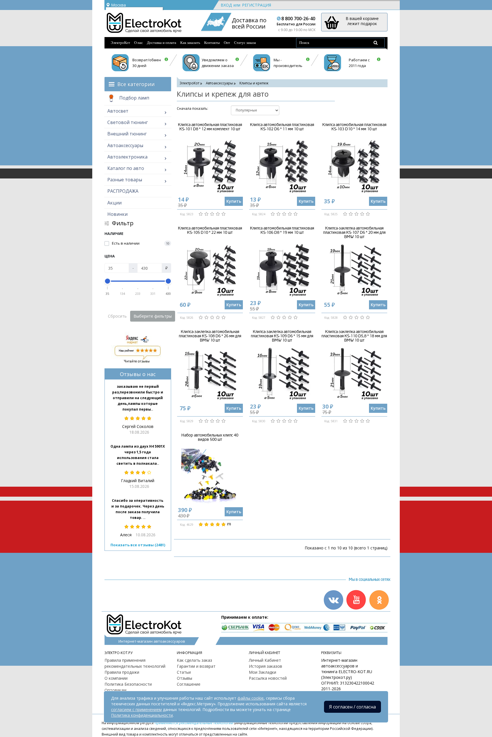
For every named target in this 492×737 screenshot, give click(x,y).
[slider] (107, 281)
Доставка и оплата (161, 42)
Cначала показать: (192, 108)
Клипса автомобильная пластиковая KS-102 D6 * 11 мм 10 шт (282, 126)
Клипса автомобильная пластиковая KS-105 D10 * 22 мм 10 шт (210, 230)
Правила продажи (121, 672)
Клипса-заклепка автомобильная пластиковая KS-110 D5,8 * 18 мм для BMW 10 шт (354, 336)
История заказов (265, 666)
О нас (138, 42)
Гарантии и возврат (196, 666)
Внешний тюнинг (127, 134)
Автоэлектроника (127, 157)
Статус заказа (245, 42)
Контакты (212, 42)
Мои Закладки (262, 672)
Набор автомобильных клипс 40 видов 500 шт (209, 437)
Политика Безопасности (128, 684)
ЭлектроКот (120, 42)
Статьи (184, 672)
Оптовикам (115, 690)
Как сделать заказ (194, 660)
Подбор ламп (133, 98)
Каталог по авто (125, 168)
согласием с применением (136, 709)
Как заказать (190, 42)
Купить (233, 201)
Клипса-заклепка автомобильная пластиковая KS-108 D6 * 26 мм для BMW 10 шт (210, 336)
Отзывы (184, 678)
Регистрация (256, 5)
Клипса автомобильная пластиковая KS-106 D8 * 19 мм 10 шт (282, 230)
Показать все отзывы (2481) (137, 544)
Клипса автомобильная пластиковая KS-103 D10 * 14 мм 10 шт (354, 126)
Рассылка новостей (268, 678)
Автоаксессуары (125, 145)
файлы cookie (250, 698)
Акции (114, 203)
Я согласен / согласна (352, 707)
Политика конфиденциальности (142, 715)
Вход (226, 5)
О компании (116, 678)
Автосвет (117, 111)
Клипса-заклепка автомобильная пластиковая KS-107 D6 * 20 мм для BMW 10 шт (354, 232)
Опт (227, 42)
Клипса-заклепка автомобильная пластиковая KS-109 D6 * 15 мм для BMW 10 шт (282, 336)
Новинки (117, 214)
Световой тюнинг (127, 122)
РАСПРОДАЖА (122, 191)
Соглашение (188, 684)
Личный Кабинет (265, 660)
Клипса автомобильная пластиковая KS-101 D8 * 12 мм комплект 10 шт (210, 126)
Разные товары (124, 179)
